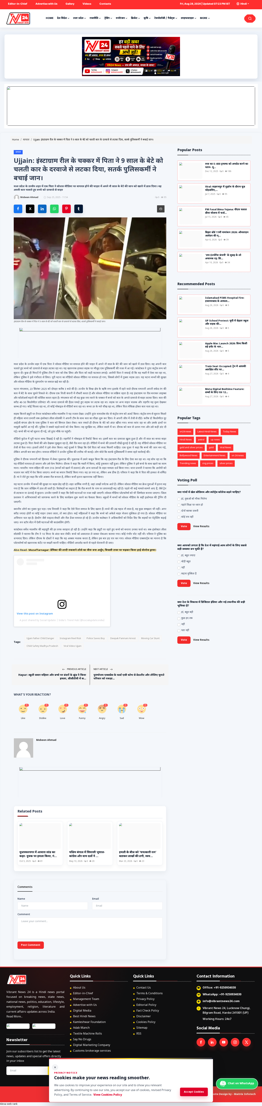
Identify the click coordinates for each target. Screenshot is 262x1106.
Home (49, 18)
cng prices (207, 463)
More (203, 18)
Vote (184, 526)
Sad (122, 718)
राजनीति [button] (94, 18)
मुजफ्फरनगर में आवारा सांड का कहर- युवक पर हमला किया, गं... (38, 854)
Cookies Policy (145, 1022)
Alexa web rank (8, 1104)
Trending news (188, 463)
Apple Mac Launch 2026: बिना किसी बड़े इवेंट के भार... (226, 345)
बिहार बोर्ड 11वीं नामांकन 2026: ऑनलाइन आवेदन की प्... (226, 234)
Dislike (42, 718)
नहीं (183, 567)
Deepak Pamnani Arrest (123, 638)
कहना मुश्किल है (189, 573)
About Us (79, 988)
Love (62, 718)
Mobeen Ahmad (46, 740)
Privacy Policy (145, 999)
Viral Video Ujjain (72, 646)
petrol (201, 439)
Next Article (101, 669)
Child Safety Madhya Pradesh (42, 646)
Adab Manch (81, 1028)
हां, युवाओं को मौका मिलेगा (194, 499)
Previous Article (76, 669)
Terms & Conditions (149, 994)
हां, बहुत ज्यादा (188, 555)
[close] (55, 1067)
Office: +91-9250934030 (219, 988)
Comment (23, 914)
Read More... (14, 1017)
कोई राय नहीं (187, 517)
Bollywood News (188, 455)
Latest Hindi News (207, 431)
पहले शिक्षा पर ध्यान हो (192, 505)
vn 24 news (238, 455)
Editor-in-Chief (17, 3)
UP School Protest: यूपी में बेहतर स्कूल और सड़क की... (226, 322)
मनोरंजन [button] (120, 18)
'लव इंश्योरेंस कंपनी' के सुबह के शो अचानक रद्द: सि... (223, 257)
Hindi (243, 3)
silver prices (226, 463)
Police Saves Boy (96, 638)
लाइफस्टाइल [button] (187, 18)
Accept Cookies (194, 1092)
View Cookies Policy (107, 1095)
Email (95, 899)
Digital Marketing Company (91, 1045)
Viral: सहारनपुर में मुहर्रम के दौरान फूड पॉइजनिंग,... (225, 188)
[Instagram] (235, 1042)
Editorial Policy (146, 1005)
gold (211, 447)
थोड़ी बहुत (186, 561)
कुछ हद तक (187, 618)
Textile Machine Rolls (87, 1034)
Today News (229, 431)
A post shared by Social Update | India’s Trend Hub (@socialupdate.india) (62, 620)
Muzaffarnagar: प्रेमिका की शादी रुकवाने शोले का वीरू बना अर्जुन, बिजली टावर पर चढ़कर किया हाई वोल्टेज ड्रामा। (92, 550)
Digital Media (82, 1011)
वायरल (26, 140)
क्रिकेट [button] (134, 18)
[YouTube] (223, 1042)
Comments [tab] (24, 887)
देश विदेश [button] (62, 18)
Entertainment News (214, 455)
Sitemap (141, 1028)
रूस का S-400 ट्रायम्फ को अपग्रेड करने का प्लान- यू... (226, 166)
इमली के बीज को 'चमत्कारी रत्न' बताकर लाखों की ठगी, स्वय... (137, 854)
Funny (82, 718)
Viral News (225, 447)
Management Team (86, 999)
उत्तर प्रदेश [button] (78, 18)
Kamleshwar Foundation (89, 1022)
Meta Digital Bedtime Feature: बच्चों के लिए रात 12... (224, 391)
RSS (138, 1034)
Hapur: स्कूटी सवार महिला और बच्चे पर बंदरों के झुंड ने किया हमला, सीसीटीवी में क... (52, 676)
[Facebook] (201, 1042)
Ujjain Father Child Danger (40, 638)
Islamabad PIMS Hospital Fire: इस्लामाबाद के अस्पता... (224, 300)
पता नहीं (185, 630)
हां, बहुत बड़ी (187, 612)
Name (21, 899)
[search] (250, 18)
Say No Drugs (82, 1039)
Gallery (70, 3)
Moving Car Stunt (150, 638)
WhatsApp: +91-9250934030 (222, 995)
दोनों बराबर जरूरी (189, 511)
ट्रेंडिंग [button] (107, 18)
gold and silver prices (191, 447)
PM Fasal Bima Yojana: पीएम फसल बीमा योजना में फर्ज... (226, 211)
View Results (201, 526)
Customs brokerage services (92, 1051)
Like (23, 718)
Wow (141, 718)
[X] (246, 1042)
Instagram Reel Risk (70, 638)
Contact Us (143, 988)
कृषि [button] (146, 18)
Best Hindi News (84, 1016)
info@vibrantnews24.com (221, 1001)
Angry (102, 718)
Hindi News (186, 439)
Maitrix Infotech (245, 1094)
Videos (87, 3)
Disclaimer (143, 1016)
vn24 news (185, 431)
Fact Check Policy (147, 1011)
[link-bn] (131, 106)
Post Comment (30, 945)
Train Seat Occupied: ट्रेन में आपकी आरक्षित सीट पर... (225, 368)
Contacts (105, 3)
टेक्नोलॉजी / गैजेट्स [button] (164, 18)
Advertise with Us (46, 3)
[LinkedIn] (212, 1042)
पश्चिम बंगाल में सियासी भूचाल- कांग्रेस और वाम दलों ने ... (87, 854)
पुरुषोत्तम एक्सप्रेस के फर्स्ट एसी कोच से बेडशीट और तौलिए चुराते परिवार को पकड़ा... (129, 676)
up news (215, 439)
